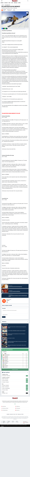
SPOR (12, 2)
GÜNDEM (2, 2)
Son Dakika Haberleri (5, 410)
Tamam (2, 426)
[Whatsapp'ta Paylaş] (5, 28)
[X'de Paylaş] (3, 28)
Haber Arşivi (17, 410)
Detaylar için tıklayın (15, 369)
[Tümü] (27, 321)
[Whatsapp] (15, 404)
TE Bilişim (8, 300)
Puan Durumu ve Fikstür (5, 408)
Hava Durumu (4, 406)
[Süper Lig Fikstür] (27, 372)
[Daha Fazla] (6, 28)
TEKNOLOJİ (15, 2)
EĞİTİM (19, 2)
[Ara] (28, 0)
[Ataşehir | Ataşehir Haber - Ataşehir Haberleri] (15, 1)
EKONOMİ (6, 2)
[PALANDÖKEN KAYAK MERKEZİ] (15, 19)
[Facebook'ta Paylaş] (2, 28)
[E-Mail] (7, 302)
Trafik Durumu (18, 406)
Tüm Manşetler (18, 408)
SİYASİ (9, 2)
